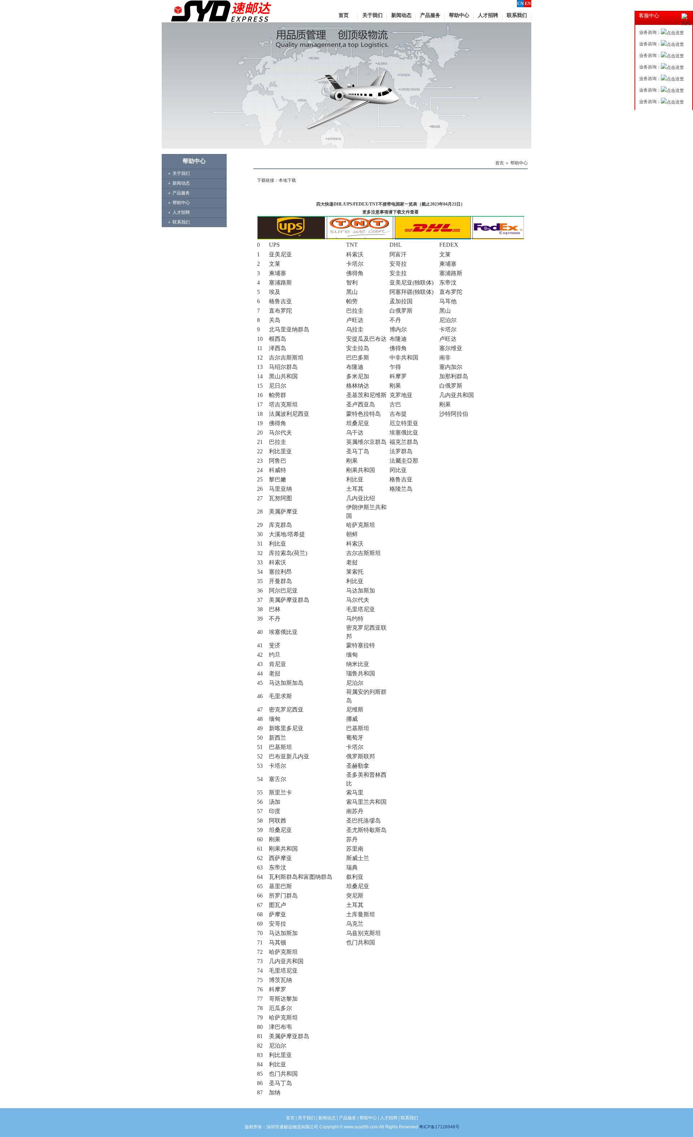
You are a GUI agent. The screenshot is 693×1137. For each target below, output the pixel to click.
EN (528, 3)
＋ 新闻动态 (178, 183)
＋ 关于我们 (178, 173)
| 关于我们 (305, 1117)
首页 (499, 163)
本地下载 (287, 180)
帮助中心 (519, 163)
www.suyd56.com (361, 1126)
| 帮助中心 (367, 1117)
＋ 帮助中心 (178, 202)
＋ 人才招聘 (178, 212)
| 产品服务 (346, 1117)
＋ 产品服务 (178, 192)
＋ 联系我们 (178, 222)
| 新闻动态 (326, 1117)
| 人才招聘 (387, 1117)
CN (520, 3)
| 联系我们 (408, 1117)
